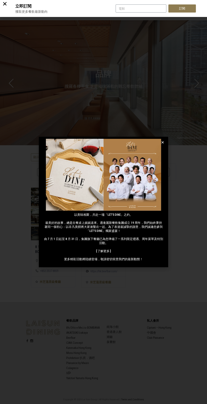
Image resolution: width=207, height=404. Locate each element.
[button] (162, 142)
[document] (103, 202)
